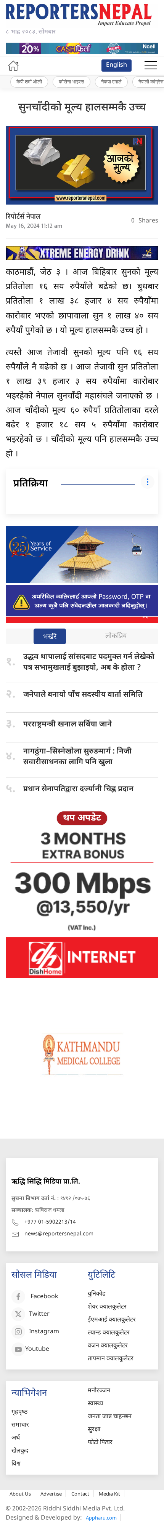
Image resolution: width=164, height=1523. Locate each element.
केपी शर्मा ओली (29, 81)
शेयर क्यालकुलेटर (107, 1307)
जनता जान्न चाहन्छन (110, 1417)
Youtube (37, 1350)
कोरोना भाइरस (71, 81)
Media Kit (109, 1493)
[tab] (49, 637)
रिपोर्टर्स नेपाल (23, 217)
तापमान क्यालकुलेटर (110, 1359)
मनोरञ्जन (99, 1391)
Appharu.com (101, 1517)
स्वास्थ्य (95, 1404)
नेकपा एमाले (111, 81)
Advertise (51, 1493)
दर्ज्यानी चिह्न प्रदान (78, 789)
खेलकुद (20, 1451)
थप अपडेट (82, 818)
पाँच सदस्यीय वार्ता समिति (83, 695)
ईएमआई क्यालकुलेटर (112, 1320)
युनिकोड (97, 1294)
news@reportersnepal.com (58, 1234)
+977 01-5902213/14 (50, 1222)
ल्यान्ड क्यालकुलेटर (109, 1333)
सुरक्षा (94, 1430)
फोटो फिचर (100, 1443)
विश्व (16, 1464)
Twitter (39, 1315)
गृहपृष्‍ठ (19, 1412)
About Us (20, 1493)
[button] (150, 65)
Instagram (44, 1332)
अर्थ (15, 1438)
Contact (80, 1493)
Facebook (44, 1297)
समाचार (20, 1425)
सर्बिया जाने (67, 725)
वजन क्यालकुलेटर (108, 1346)
